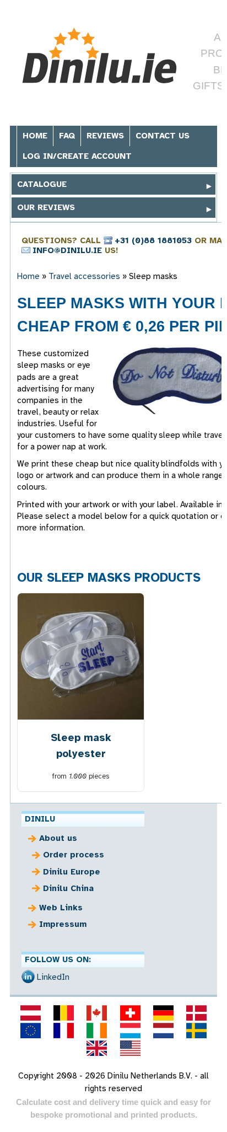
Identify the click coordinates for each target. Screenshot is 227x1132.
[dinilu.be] (63, 1013)
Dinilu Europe (71, 872)
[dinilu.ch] (130, 1013)
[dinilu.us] (130, 1048)
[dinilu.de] (163, 1013)
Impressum (63, 924)
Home (35, 136)
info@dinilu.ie (67, 250)
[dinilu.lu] (130, 1030)
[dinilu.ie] (97, 1030)
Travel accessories (84, 276)
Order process (73, 855)
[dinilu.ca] (97, 1013)
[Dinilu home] (99, 57)
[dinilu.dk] (196, 1013)
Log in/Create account (77, 156)
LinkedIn (53, 977)
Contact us (163, 136)
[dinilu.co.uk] (97, 1048)
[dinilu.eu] (30, 1030)
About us (58, 838)
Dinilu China (68, 888)
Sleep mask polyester (81, 745)
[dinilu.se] (196, 1030)
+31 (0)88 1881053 (153, 240)
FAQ (67, 136)
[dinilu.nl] (163, 1030)
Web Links (61, 908)
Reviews (105, 136)
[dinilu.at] (30, 1013)
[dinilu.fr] (63, 1030)
